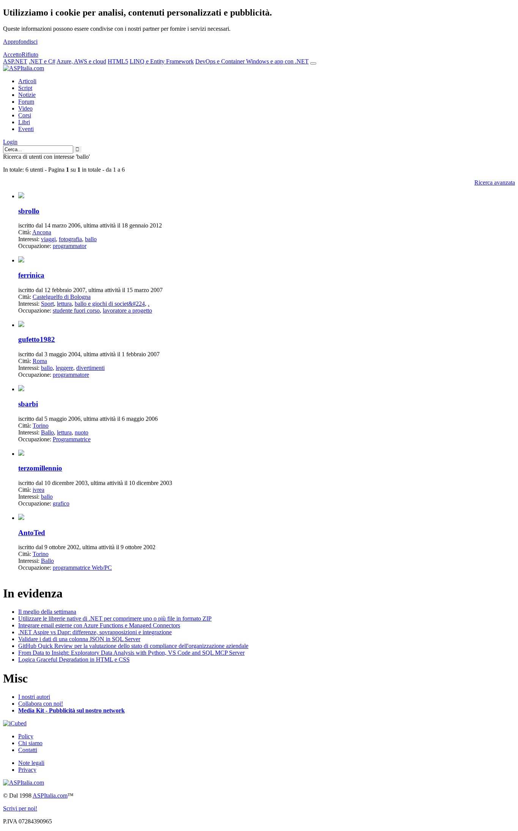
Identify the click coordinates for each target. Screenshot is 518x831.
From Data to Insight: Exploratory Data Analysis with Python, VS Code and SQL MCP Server (131, 652)
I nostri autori (34, 697)
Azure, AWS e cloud (81, 61)
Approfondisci (20, 41)
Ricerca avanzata (494, 182)
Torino (41, 425)
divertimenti (90, 368)
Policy (25, 736)
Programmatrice (72, 439)
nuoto (81, 432)
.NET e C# (42, 61)
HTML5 (118, 61)
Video (25, 108)
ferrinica (31, 275)
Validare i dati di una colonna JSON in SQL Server (79, 639)
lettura (64, 303)
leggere (64, 368)
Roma (40, 361)
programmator (69, 246)
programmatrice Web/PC (82, 567)
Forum (26, 101)
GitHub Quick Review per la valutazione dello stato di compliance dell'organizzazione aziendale (133, 646)
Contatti (27, 750)
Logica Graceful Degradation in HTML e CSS (74, 659)
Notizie (27, 95)
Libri (24, 122)
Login (10, 142)
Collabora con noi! (40, 703)
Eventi (26, 129)
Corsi (24, 115)
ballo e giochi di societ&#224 (110, 303)
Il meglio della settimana (47, 611)
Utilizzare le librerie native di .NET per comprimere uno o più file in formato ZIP (115, 618)
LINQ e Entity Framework (162, 61)
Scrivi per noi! (20, 808)
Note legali (31, 763)
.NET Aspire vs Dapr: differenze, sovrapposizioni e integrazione (95, 632)
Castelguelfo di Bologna (62, 297)
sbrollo (28, 211)
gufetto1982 (36, 339)
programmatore (71, 374)
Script (25, 88)
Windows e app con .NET (277, 61)
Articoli (27, 81)
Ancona (41, 232)
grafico (61, 503)
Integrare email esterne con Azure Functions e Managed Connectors (99, 625)
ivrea (38, 490)
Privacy (27, 769)
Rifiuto (30, 54)
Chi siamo (30, 743)
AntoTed (31, 533)
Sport (47, 303)
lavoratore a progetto (127, 310)
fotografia (70, 239)
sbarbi (28, 404)
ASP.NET (15, 61)
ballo (91, 239)
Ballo (47, 432)
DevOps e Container (220, 61)
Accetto (12, 54)
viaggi (48, 239)
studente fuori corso (76, 310)
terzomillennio (40, 468)
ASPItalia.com (50, 795)
